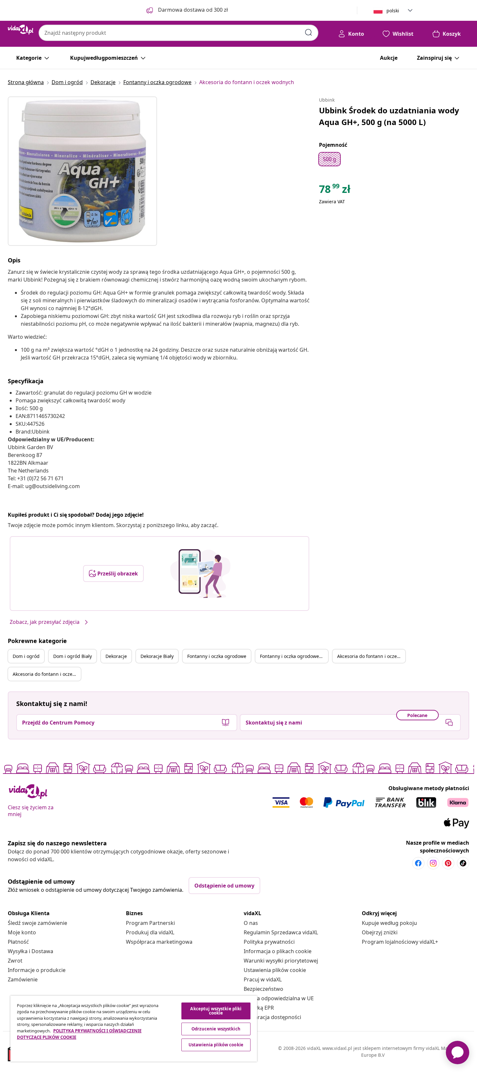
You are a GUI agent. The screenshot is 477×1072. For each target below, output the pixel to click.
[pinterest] (448, 863)
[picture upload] (200, 573)
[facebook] (418, 863)
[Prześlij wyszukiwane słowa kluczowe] (308, 32)
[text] (334, 191)
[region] (133, 1029)
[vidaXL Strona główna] (20, 29)
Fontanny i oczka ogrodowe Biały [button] (294, 656)
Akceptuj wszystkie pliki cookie (215, 1011)
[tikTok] (463, 863)
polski (392, 10)
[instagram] (433, 863)
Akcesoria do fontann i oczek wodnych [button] (371, 656)
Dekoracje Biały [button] (157, 656)
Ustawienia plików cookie (275, 970)
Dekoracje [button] (116, 656)
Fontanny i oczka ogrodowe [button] (216, 656)
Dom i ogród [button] (26, 656)
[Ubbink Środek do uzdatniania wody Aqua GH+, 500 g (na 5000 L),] (82, 171)
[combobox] (178, 33)
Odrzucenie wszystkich (215, 1029)
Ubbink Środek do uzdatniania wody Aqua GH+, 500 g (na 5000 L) (389, 116)
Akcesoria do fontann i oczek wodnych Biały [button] (47, 674)
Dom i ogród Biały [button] (72, 656)
